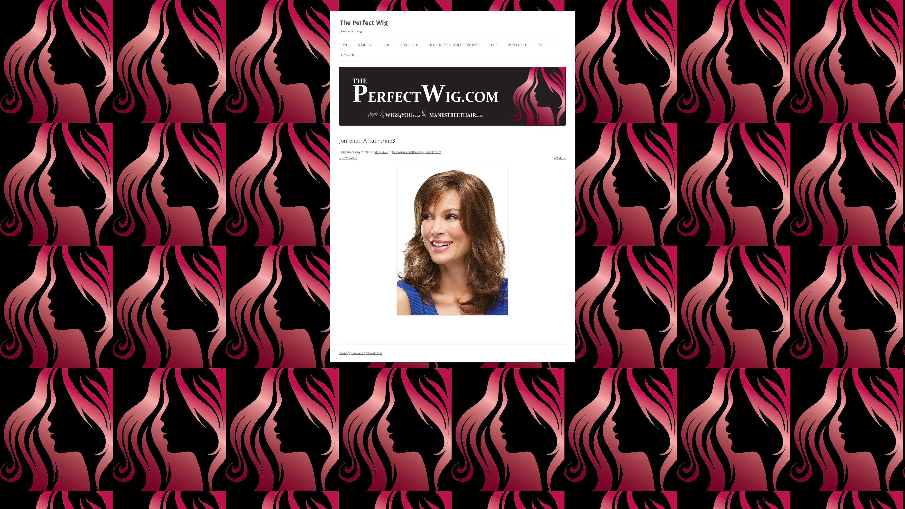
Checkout (346, 55)
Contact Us (409, 45)
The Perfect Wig (363, 22)
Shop (493, 45)
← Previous (348, 158)
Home (343, 45)
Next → (560, 158)
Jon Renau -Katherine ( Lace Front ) (416, 152)
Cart (540, 45)
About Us (365, 45)
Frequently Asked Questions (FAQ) (454, 45)
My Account (517, 45)
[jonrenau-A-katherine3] (452, 241)
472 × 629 (381, 152)
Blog (386, 45)
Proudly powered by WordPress (360, 353)
